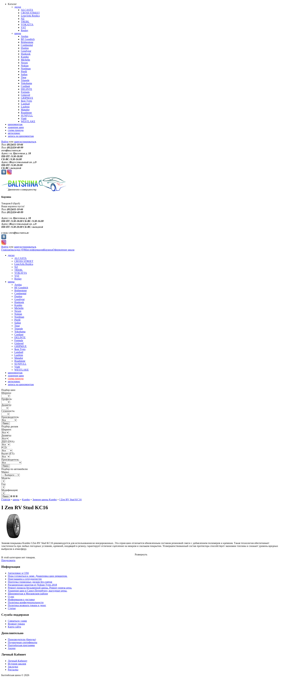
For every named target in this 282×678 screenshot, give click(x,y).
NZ (22, 18)
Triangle (25, 80)
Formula (25, 92)
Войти (4, 141)
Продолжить (8, 560)
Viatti (23, 118)
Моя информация (33, 249)
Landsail (25, 103)
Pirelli (24, 71)
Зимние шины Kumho (44, 499)
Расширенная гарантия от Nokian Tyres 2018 (32, 584)
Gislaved (25, 95)
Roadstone (26, 112)
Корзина (48, 249)
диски (17, 7)
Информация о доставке (21, 599)
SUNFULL (27, 115)
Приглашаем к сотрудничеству (25, 579)
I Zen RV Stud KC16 (70, 499)
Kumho (25, 56)
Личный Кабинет (17, 660)
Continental (27, 45)
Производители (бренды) (22, 639)
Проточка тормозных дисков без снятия (30, 581)
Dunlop (25, 48)
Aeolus (24, 36)
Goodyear (26, 51)
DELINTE (26, 89)
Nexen (24, 62)
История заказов (17, 663)
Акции (12, 648)
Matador (25, 109)
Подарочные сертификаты (22, 642)
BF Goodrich (28, 39)
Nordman (26, 68)
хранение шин (16, 127)
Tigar (23, 77)
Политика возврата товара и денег (27, 605)
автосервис (14, 133)
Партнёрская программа (21, 645)
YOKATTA (27, 24)
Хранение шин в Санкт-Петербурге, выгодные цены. (37, 590)
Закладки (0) (17, 249)
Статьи (12, 608)
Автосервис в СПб (18, 573)
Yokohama (26, 83)
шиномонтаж (15, 124)
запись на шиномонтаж (21, 136)
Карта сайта (14, 626)
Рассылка (13, 669)
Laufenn (25, 106)
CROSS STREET (30, 12)
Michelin (25, 59)
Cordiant (25, 86)
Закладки (13, 666)
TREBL (25, 21)
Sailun (24, 74)
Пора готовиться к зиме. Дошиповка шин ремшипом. (37, 576)
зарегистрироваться (25, 141)
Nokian (25, 65)
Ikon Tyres (26, 100)
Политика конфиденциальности (26, 602)
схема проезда (16, 130)
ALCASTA (27, 9)
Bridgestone (27, 42)
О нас (11, 596)
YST (23, 27)
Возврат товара (16, 623)
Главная (5, 249)
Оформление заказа (63, 249)
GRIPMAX (27, 98)
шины (17, 33)
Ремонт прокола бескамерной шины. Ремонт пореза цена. (40, 587)
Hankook (26, 54)
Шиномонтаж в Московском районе (28, 593)
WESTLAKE (28, 121)
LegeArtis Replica (30, 15)
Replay (24, 30)
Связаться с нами (17, 620)
